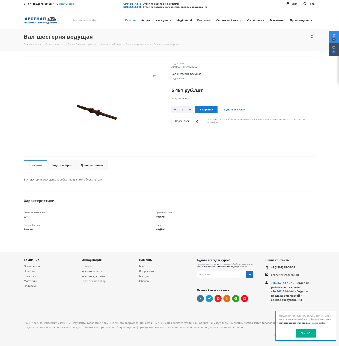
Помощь (87, 266)
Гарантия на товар (94, 281)
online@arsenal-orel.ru (285, 274)
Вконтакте (200, 298)
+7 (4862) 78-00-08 (283, 267)
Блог (142, 266)
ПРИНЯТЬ (306, 333)
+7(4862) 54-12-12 (132, 3)
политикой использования (294, 322)
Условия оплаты (92, 271)
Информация (92, 260)
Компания (31, 260)
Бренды (144, 276)
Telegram (209, 298)
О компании (32, 266)
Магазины (30, 281)
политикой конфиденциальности (232, 266)
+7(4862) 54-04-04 (132, 6)
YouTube (218, 298)
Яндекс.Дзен (244, 298)
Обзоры (144, 281)
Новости (29, 271)
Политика (30, 286)
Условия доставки (93, 276)
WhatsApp (235, 298)
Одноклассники (226, 298)
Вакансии (30, 276)
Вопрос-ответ (147, 271)
